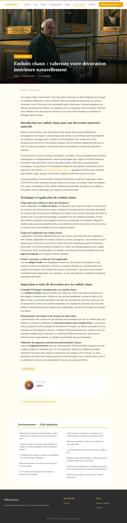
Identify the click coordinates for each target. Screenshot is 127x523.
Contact (99, 507)
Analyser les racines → (111, 4)
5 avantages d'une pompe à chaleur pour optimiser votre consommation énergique (39, 456)
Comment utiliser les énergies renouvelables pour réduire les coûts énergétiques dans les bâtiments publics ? (38, 446)
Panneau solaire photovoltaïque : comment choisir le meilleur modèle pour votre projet (87, 459)
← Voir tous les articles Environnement (38, 401)
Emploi (67, 4)
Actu (35, 4)
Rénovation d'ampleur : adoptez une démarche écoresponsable (85, 442)
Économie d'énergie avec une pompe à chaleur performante (85, 475)
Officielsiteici (11, 499)
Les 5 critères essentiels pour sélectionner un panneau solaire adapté (36, 473)
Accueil (27, 4)
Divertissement (55, 4)
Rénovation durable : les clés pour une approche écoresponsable (38, 464)
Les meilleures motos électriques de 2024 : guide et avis (87, 451)
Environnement (79, 4)
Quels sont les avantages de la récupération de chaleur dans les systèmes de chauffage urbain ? (85, 434)
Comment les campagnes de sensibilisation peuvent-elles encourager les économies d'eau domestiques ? (87, 467)
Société (91, 4)
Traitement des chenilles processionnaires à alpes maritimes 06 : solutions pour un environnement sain (38, 436)
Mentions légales (102, 503)
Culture (43, 4)
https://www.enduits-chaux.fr (56, 170)
